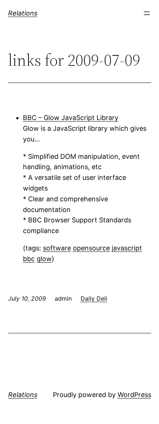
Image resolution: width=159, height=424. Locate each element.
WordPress (134, 395)
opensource (91, 248)
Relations (22, 13)
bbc (29, 259)
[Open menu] (146, 13)
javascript (127, 248)
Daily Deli (94, 298)
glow (44, 259)
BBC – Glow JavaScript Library (70, 118)
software (57, 248)
